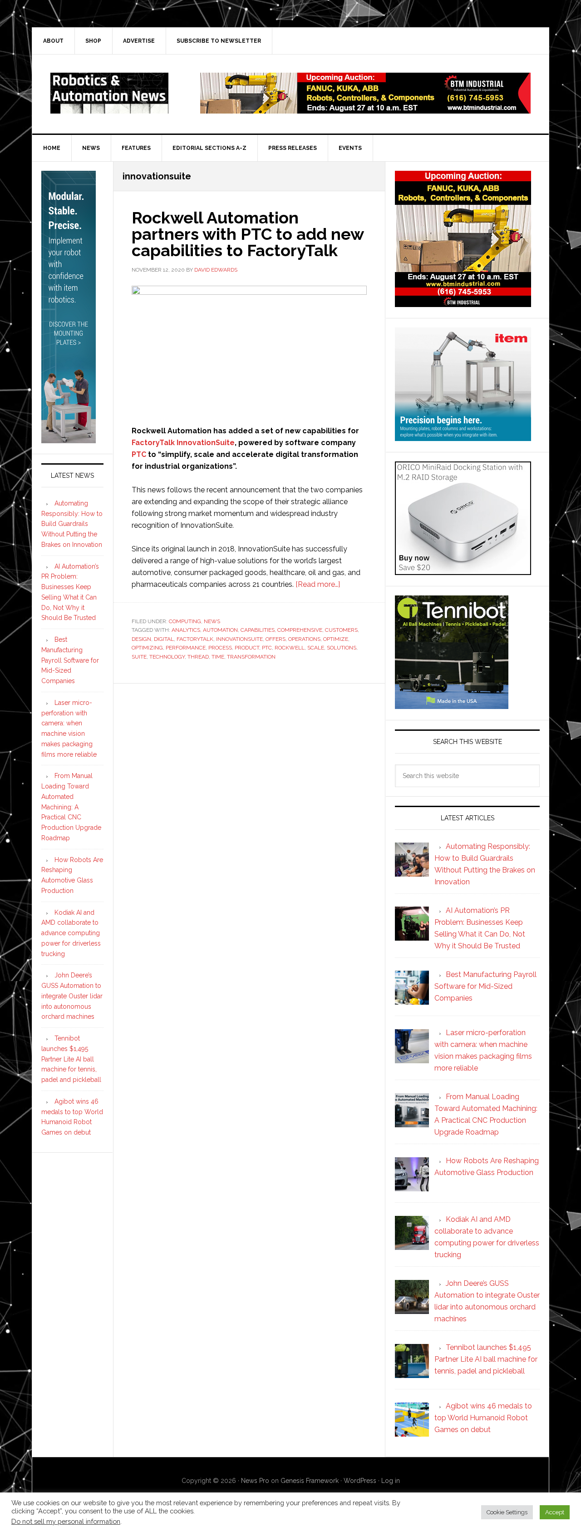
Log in (390, 1480)
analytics (186, 630)
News (212, 621)
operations (304, 639)
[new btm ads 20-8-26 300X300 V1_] (463, 302)
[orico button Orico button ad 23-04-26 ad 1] (463, 570)
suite (139, 657)
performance (186, 648)
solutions (341, 648)
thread (198, 657)
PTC (139, 454)
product (247, 648)
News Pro (255, 1480)
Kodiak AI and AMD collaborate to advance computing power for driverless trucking (71, 933)
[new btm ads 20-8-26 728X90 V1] (365, 109)
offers (276, 639)
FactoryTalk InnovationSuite (183, 442)
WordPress (360, 1480)
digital (164, 639)
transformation (251, 657)
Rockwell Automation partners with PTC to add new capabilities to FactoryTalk (248, 234)
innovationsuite (239, 639)
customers (341, 630)
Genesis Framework (310, 1480)
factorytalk (195, 639)
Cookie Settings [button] (507, 1512)
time (218, 657)
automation (220, 630)
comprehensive (299, 630)
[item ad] (463, 436)
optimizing (147, 648)
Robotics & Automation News (109, 93)
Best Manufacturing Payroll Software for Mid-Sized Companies (70, 660)
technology (167, 657)
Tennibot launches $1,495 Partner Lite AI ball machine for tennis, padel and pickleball (71, 1059)
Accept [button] (554, 1512)
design (141, 639)
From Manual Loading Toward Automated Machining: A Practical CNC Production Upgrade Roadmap (71, 807)
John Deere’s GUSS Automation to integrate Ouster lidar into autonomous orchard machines (72, 996)
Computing (185, 621)
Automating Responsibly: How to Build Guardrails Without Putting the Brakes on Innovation (72, 524)
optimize (335, 639)
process (220, 648)
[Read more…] (317, 584)
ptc (267, 648)
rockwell (290, 648)
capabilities (258, 630)
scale (315, 648)
